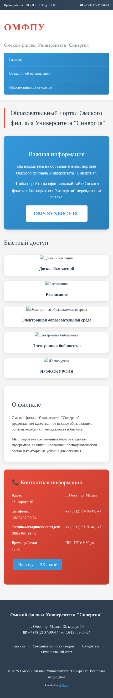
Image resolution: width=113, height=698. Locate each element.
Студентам (90, 646)
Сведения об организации (29, 73)
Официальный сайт (56, 651)
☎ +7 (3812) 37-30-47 (94, 5)
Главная (15, 59)
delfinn (63, 685)
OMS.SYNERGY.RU (57, 213)
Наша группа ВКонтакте (37, 564)
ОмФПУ (24, 27)
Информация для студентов (31, 87)
